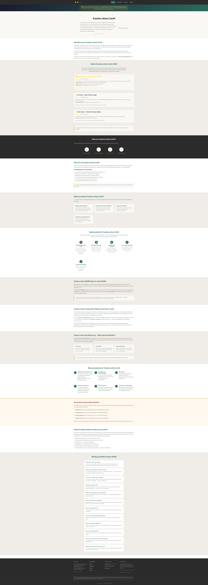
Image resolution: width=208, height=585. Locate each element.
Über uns (126, 2)
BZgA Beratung (107, 564)
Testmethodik (119, 2)
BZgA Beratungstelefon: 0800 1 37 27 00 (92, 415)
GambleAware (107, 568)
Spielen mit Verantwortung (109, 566)
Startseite (90, 564)
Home (113, 2)
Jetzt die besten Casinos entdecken (84, 58)
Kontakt (131, 2)
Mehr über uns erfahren (78, 571)
